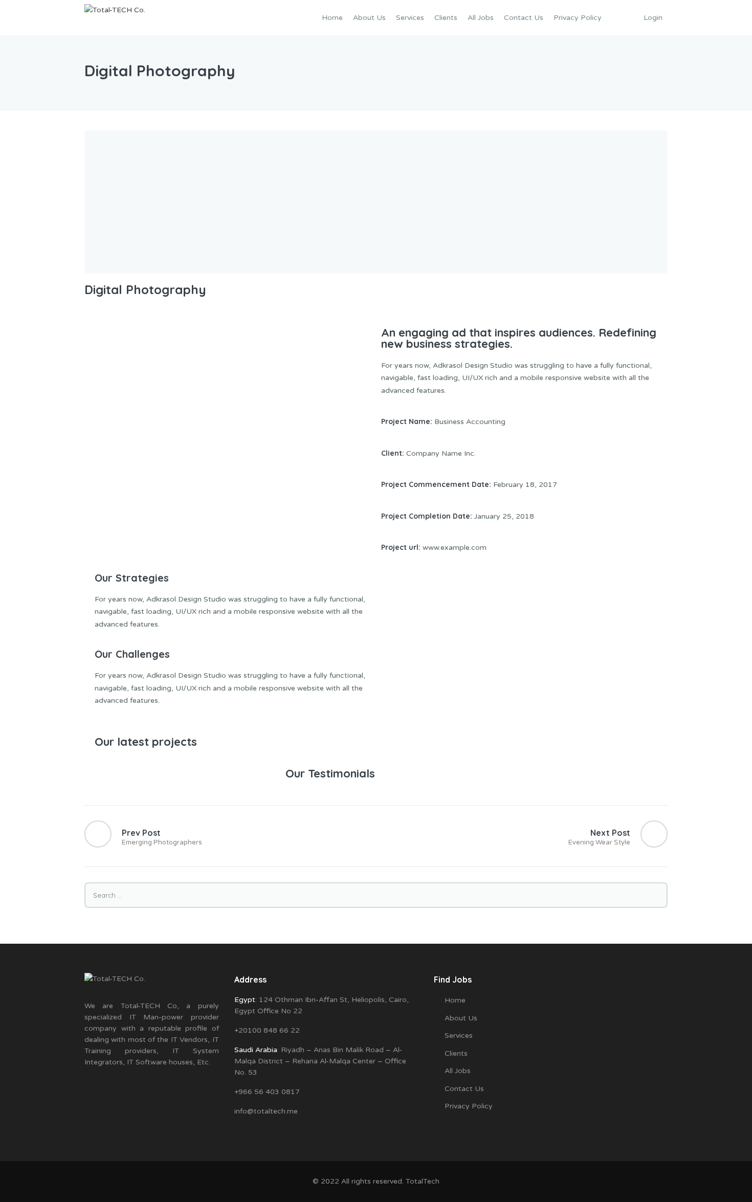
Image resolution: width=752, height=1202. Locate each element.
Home (332, 17)
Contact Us (523, 17)
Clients (445, 17)
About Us (369, 17)
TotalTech (422, 1181)
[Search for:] (376, 895)
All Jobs (481, 17)
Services (410, 17)
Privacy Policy (578, 17)
